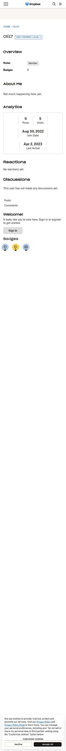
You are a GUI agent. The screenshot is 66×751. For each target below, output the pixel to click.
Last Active (33, 148)
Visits (40, 122)
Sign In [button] (12, 230)
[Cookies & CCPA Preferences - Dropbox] (33, 732)
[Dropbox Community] (33, 4)
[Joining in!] (26, 247)
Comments (11, 205)
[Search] (54, 4)
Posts (25, 122)
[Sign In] (60, 4)
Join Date (33, 135)
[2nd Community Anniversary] (5, 247)
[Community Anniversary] (15, 247)
